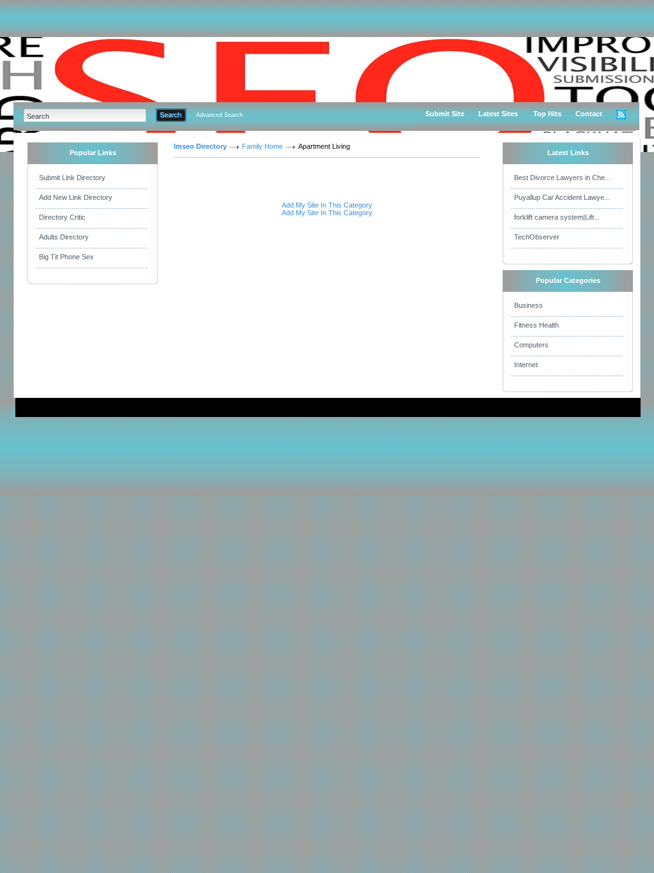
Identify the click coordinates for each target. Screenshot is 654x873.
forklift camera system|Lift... (557, 217)
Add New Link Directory (75, 197)
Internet (526, 364)
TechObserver (536, 237)
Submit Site (444, 114)
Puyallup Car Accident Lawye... (562, 197)
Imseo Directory (200, 146)
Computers (531, 345)
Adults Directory (64, 237)
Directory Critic (62, 217)
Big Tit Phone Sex (66, 257)
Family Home (262, 146)
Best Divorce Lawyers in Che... (562, 177)
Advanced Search (219, 115)
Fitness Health (536, 325)
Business (528, 305)
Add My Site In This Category (327, 205)
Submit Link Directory (72, 177)
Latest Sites (498, 114)
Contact (588, 114)
